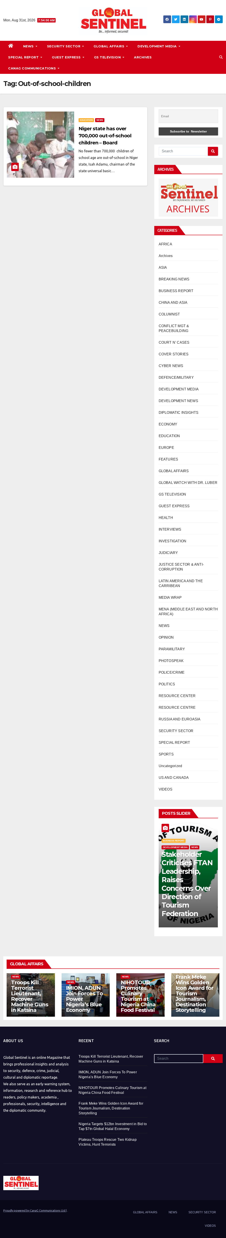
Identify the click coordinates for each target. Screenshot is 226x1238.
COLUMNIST (169, 314)
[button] (221, 57)
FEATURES (168, 459)
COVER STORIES (174, 354)
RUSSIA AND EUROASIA (180, 719)
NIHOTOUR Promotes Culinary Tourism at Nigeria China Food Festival (138, 996)
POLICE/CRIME (172, 672)
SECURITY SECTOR (64, 46)
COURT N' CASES (174, 342)
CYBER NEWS (171, 366)
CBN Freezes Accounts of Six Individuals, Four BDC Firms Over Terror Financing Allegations (188, 888)
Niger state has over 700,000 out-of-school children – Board (105, 136)
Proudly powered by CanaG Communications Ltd (34, 1210)
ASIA (163, 267)
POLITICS (167, 684)
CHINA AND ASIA (173, 302)
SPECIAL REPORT (24, 57)
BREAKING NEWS (174, 279)
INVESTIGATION (172, 541)
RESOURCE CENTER (177, 696)
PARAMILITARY (172, 649)
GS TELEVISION (108, 57)
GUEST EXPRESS (67, 57)
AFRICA (165, 244)
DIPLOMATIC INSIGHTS (179, 412)
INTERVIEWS (170, 529)
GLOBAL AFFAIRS (109, 46)
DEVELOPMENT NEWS (178, 401)
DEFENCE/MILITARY (176, 377)
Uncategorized (170, 766)
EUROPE (166, 447)
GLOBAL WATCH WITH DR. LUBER (188, 483)
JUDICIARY (168, 553)
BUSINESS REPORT (176, 291)
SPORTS (166, 754)
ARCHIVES (143, 57)
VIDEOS (165, 789)
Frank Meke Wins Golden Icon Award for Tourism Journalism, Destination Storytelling (194, 993)
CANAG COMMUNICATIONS (32, 68)
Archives (166, 256)
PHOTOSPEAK (171, 661)
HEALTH (166, 518)
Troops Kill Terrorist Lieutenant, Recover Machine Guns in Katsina (29, 996)
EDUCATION (86, 120)
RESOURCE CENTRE (177, 707)
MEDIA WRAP (170, 597)
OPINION (166, 637)
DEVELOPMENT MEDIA (157, 46)
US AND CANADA (174, 777)
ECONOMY (168, 424)
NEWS (29, 46)
